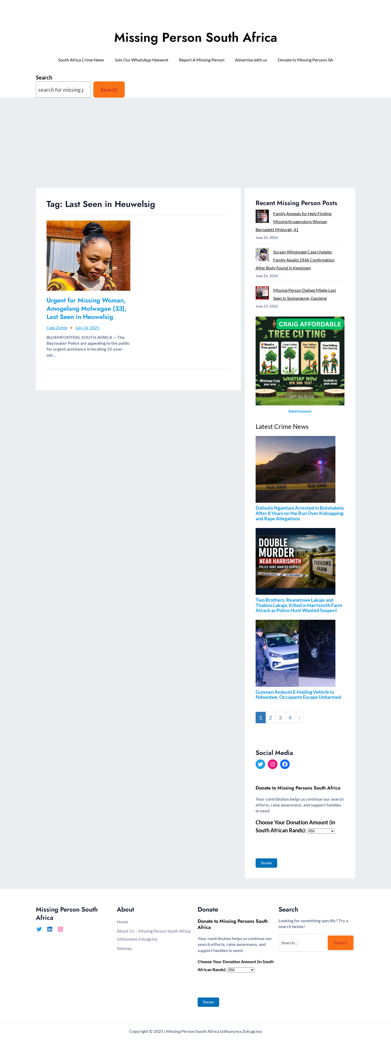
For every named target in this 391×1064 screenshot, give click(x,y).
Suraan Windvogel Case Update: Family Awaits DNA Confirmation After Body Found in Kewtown (295, 259)
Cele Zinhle (57, 327)
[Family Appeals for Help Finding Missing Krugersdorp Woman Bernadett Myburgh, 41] (262, 217)
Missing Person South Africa (195, 37)
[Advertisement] (195, 148)
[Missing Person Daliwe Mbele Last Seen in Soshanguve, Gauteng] (262, 294)
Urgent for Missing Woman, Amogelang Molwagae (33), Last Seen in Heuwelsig (87, 308)
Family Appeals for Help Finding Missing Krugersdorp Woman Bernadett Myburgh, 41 (293, 221)
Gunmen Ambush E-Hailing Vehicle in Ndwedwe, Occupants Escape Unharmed (298, 694)
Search (44, 77)
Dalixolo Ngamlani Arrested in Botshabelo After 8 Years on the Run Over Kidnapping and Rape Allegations (300, 513)
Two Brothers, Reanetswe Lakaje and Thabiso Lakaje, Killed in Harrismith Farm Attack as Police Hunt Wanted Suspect (299, 605)
